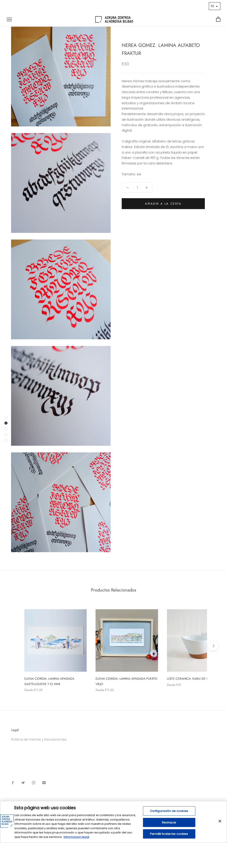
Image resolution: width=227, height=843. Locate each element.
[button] (214, 6)
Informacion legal (76, 837)
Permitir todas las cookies (169, 834)
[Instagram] (33, 782)
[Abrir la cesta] (218, 19)
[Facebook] (12, 782)
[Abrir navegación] (9, 19)
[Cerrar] (220, 821)
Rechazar (169, 822)
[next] (213, 646)
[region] (113, 822)
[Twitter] (23, 782)
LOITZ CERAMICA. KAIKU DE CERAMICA (194, 678)
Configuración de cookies (169, 811)
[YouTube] (44, 782)
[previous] (14, 646)
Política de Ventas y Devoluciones (39, 739)
